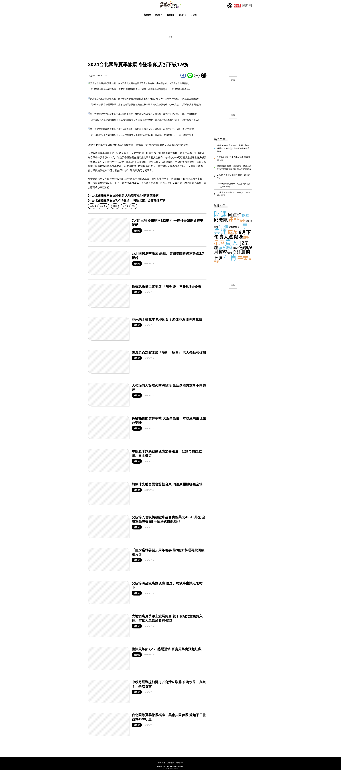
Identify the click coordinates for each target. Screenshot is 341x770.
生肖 (230, 257)
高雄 (237, 252)
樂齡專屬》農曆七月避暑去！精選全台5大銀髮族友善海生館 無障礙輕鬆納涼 (234, 167)
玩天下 (158, 14)
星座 (219, 242)
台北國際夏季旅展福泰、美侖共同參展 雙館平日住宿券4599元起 (169, 717)
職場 (238, 236)
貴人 (231, 242)
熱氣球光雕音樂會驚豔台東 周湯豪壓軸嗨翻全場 (167, 484)
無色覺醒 (225, 247)
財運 (220, 214)
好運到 (194, 14)
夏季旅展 (103, 206)
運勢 (233, 219)
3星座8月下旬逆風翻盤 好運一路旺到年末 (233, 176)
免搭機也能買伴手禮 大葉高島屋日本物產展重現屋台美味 (169, 420)
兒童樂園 (233, 227)
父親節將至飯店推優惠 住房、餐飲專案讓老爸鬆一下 (169, 585)
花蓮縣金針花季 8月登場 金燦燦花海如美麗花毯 (167, 319)
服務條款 (170, 762)
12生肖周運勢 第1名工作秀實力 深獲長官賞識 (233, 194)
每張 (133, 206)
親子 (246, 237)
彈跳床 (236, 248)
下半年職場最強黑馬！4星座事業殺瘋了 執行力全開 (233, 185)
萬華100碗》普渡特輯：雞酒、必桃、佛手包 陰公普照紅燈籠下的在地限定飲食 (234, 148)
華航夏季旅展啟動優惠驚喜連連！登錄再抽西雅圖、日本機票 (167, 453)
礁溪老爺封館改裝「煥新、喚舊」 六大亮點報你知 (169, 352)
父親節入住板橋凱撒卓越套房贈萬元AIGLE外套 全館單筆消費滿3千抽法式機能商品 (168, 519)
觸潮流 (170, 14)
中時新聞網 (243, 5)
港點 (92, 206)
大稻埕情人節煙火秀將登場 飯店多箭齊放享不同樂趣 (169, 387)
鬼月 (239, 227)
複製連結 (203, 75)
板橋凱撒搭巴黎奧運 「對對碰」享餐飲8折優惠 (166, 286)
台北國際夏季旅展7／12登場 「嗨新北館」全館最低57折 (129, 200)
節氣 (244, 247)
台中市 (223, 226)
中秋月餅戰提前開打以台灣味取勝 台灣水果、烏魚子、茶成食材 (169, 684)
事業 (243, 257)
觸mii (170, 5)
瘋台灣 (147, 14)
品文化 (182, 14)
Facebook (183, 75)
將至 (115, 206)
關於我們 (161, 762)
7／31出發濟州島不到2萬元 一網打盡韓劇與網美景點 (167, 222)
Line (190, 75)
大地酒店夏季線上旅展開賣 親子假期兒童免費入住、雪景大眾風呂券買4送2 (167, 618)
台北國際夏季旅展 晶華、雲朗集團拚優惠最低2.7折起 (168, 255)
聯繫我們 (179, 762)
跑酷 (245, 215)
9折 (124, 206)
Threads (197, 75)
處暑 (233, 231)
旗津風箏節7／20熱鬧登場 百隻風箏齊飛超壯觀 (167, 649)
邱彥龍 (221, 220)
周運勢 (235, 215)
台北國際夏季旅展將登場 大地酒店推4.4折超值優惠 (125, 195)
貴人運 (226, 236)
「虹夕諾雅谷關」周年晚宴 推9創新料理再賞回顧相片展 (168, 552)
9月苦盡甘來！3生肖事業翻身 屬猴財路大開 (233, 159)
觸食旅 (137, 230)
